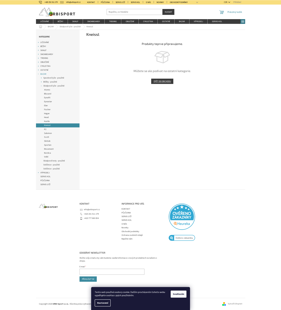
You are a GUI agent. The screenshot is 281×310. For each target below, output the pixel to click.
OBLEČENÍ (44, 62)
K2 (45, 129)
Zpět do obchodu (162, 81)
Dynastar (48, 101)
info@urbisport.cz (92, 209)
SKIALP (43, 50)
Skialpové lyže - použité (53, 85)
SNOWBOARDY (46, 54)
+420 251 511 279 (91, 214)
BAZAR (43, 74)
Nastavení (102, 303)
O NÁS (148, 2)
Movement (49, 149)
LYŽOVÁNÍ (44, 42)
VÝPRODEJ (45, 172)
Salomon (48, 133)
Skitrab (47, 141)
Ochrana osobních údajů (132, 235)
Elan (46, 105)
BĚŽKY (43, 46)
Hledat (168, 12)
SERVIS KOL (135, 2)
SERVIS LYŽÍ (120, 2)
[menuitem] (44, 21)
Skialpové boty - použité (54, 160)
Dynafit (47, 97)
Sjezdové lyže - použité (53, 77)
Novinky (160, 2)
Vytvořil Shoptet (235, 303)
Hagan (47, 113)
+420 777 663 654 (91, 218)
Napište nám (127, 238)
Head (46, 117)
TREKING (44, 58)
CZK (226, 2)
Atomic (47, 89)
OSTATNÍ (44, 70)
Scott (46, 137)
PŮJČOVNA (105, 2)
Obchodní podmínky (179, 2)
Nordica (47, 153)
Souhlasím (178, 294)
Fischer (47, 109)
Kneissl (47, 125)
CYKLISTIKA (45, 66)
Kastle (47, 121)
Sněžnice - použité (51, 164)
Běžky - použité (50, 81)
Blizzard (47, 93)
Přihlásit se (88, 279)
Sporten (47, 145)
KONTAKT (91, 2)
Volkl (46, 156)
